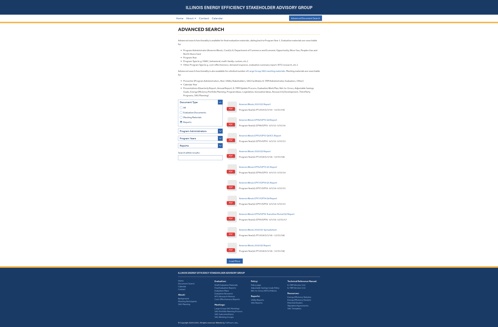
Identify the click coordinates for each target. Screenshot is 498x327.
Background (183, 298)
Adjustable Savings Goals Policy (265, 288)
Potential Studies (295, 302)
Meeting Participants (187, 301)
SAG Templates (294, 308)
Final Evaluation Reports (225, 288)
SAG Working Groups (224, 317)
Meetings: (220, 304)
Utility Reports (257, 300)
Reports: (255, 296)
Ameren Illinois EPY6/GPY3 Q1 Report (258, 166)
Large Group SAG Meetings (227, 308)
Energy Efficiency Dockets (299, 300)
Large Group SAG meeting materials (266, 70)
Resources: (293, 293)
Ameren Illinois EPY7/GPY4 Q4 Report (258, 198)
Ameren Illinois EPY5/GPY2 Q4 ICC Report (260, 135)
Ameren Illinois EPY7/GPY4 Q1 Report (258, 182)
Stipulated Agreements (298, 305)
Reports (187, 122)
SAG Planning (184, 304)
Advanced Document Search (305, 18)
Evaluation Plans (222, 290)
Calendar (217, 18)
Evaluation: (220, 281)
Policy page (256, 285)
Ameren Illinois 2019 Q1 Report (255, 104)
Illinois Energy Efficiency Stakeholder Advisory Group (249, 7)
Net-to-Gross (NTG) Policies (264, 290)
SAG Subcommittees (224, 314)
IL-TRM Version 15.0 (296, 288)
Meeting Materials (192, 117)
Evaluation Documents (194, 112)
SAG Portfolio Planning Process (229, 311)
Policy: (254, 281)
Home (180, 18)
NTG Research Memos (225, 296)
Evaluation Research (224, 293)
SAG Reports (257, 302)
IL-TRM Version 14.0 (296, 285)
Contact (204, 18)
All (184, 107)
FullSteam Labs (231, 322)
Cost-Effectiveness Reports (227, 299)
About (190, 18)
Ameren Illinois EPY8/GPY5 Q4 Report (258, 119)
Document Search (186, 283)
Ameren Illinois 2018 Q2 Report (255, 245)
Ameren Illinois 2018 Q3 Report (255, 151)
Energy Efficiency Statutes (299, 297)
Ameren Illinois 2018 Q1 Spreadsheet (258, 229)
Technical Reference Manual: (302, 281)
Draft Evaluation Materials (226, 285)
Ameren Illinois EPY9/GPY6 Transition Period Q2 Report (267, 214)
